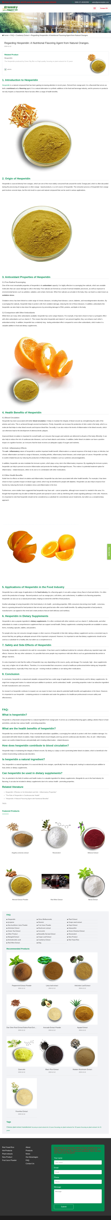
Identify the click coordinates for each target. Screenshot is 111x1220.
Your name (58, 1158)
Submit (63, 1207)
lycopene (10, 922)
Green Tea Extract (13, 931)
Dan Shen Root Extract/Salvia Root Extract (22, 1027)
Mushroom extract (44, 928)
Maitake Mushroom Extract (82, 1069)
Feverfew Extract (22, 1111)
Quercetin (21, 1069)
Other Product (12, 934)
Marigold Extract (13, 937)
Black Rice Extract (52, 1069)
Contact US (104, 8)
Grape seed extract (74, 922)
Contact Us (30, 1163)
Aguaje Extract (82, 1027)
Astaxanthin (72, 928)
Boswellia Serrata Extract (46, 934)
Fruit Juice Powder (44, 925)
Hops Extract (72, 925)
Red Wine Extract (13, 943)
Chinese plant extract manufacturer (19, 1127)
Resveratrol (72, 934)
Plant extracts (7, 1154)
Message (57, 1187)
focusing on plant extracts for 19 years (43, 1127)
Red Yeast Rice (73, 940)
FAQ (12, 35)
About (28, 1147)
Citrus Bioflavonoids (44, 919)
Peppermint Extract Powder (21, 985)
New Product (72, 937)
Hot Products (7, 1150)
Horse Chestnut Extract (76, 931)
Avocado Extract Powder (52, 1027)
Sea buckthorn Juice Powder (17, 925)
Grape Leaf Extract (44, 937)
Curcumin (41, 931)
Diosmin (40, 922)
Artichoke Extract (13, 928)
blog (39, 943)
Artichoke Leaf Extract (82, 985)
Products (29, 1150)
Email (56, 1168)
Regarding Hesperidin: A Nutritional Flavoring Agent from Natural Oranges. (59, 35)
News (28, 1154)
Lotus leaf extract (52, 985)
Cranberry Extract (22, 35)
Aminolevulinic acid (14, 940)
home (6, 35)
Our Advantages (32, 1157)
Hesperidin (31, 80)
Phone (56, 1177)
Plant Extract (72, 919)
